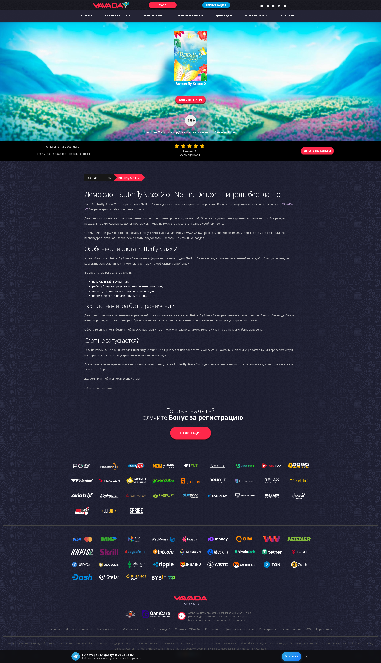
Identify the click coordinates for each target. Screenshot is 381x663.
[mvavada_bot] (285, 6)
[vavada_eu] (279, 6)
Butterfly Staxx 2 (129, 178)
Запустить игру (190, 99)
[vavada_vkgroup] (273, 6)
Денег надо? (224, 15)
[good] (196, 146)
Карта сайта (324, 629)
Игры (107, 178)
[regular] (189, 146)
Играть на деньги (317, 151)
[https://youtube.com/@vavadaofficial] (262, 6)
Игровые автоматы (118, 15)
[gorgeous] (202, 146)
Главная (86, 15)
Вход (163, 5)
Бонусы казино (154, 15)
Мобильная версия (190, 15)
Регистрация (216, 5)
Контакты (287, 15)
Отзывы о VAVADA (256, 15)
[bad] (177, 146)
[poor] (183, 146)
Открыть (291, 656)
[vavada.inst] (267, 6)
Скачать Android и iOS (296, 629)
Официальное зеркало (238, 629)
